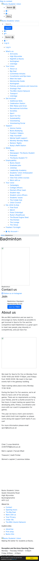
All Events (14, 54)
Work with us (15, 180)
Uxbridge (13, 64)
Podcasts (13, 155)
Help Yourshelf (15, 136)
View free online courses (19, 178)
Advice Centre (15, 128)
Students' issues (16, 197)
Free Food (14, 207)
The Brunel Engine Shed (19, 217)
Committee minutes (17, 74)
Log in (6, 43)
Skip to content (6, 1)
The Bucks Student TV (18, 158)
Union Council (15, 202)
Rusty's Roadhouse (17, 215)
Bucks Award (15, 163)
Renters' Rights (16, 143)
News (12, 150)
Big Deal (13, 71)
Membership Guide (17, 81)
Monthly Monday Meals (19, 141)
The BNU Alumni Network (20, 91)
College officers (16, 188)
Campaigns (14, 185)
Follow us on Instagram (13, 293)
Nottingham (14, 61)
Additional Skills (16, 101)
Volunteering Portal (17, 123)
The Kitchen (14, 220)
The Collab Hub (16, 200)
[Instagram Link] (7, 545)
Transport (14, 93)
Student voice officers (18, 195)
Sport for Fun (15, 116)
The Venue (14, 225)
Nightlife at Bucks (17, 59)
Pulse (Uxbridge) (16, 212)
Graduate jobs (15, 165)
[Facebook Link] (3, 545)
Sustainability (15, 118)
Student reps (15, 193)
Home (3, 235)
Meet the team (15, 79)
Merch (12, 210)
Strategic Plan (15, 88)
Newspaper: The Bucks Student (22, 153)
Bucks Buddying (16, 131)
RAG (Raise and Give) (18, 106)
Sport (12, 113)
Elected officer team (18, 190)
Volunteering (15, 121)
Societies (13, 111)
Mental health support (18, 138)
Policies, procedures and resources (23, 86)
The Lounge (14, 222)
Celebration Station (17, 103)
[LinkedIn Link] (11, 545)
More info (14, 559)
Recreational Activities (18, 108)
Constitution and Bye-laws (20, 76)
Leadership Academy (18, 170)
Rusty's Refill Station (18, 145)
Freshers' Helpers (17, 133)
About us (13, 69)
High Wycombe (16, 56)
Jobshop (13, 168)
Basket (9, 7)
